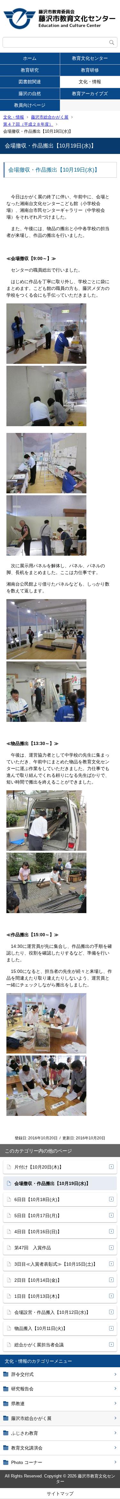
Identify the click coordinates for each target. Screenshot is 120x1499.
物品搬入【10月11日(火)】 (41, 1328)
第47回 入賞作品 (32, 1247)
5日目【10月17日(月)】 (38, 1215)
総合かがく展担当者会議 (39, 1344)
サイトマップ (60, 1493)
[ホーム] (60, 18)
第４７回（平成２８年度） (28, 124)
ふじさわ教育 (24, 1433)
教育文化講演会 (27, 1447)
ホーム (29, 58)
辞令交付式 (22, 1374)
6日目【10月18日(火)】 (38, 1199)
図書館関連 (30, 81)
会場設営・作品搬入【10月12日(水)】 (52, 1312)
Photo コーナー (26, 1462)
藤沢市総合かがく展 (49, 117)
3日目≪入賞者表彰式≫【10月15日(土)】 (56, 1264)
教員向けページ (29, 105)
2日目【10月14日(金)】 (38, 1280)
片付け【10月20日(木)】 (39, 1167)
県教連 (18, 1403)
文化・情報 (13, 117)
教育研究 (30, 70)
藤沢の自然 (30, 93)
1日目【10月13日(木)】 (38, 1296)
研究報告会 (22, 1388)
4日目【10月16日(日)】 (38, 1231)
